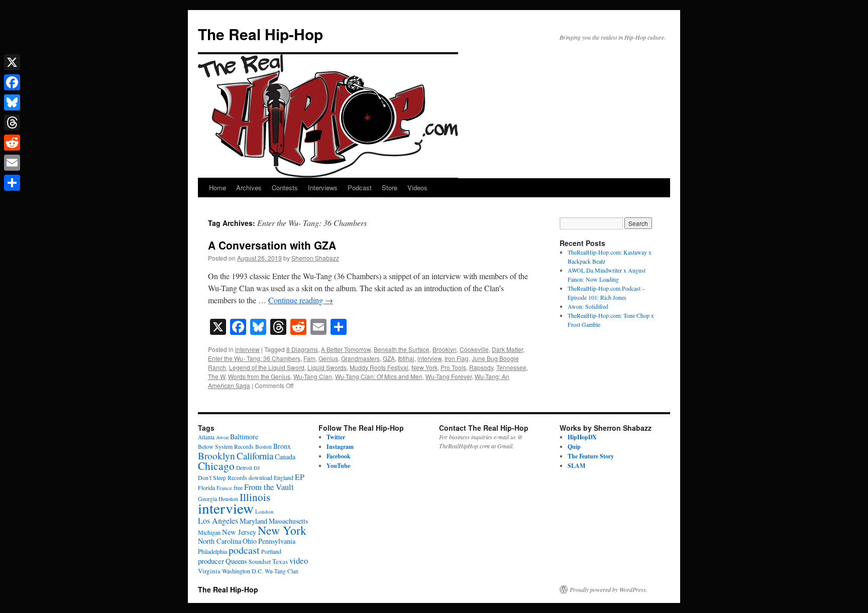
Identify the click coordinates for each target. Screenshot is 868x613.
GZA (389, 358)
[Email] (12, 163)
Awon (222, 437)
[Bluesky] (12, 102)
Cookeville (474, 349)
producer (211, 561)
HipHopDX (582, 437)
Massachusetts (288, 521)
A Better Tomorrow (346, 349)
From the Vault (269, 487)
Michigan (209, 532)
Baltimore (244, 436)
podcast (244, 550)
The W (216, 376)
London (264, 511)
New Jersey (239, 532)
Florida (206, 487)
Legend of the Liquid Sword (266, 367)
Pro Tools (453, 367)
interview (247, 349)
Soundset (260, 561)
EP (299, 476)
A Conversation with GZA (272, 245)
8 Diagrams (302, 349)
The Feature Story (591, 456)
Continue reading (300, 300)
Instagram (340, 446)
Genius (328, 358)
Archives (249, 187)
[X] (12, 62)
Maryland (253, 521)
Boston (263, 446)
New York (424, 367)
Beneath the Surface (401, 349)
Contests (285, 187)
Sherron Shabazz (315, 258)
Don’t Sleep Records (222, 477)
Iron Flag (457, 358)
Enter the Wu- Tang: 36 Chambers (254, 358)
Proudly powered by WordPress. (608, 589)
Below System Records (226, 446)
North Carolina (219, 541)
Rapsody (481, 367)
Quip (574, 446)
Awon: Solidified (588, 306)
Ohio (250, 541)
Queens (236, 561)
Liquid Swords (327, 367)
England (283, 477)
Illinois (255, 497)
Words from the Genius (259, 376)
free (238, 487)
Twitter (336, 437)
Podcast (360, 187)
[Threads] (12, 122)
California (255, 455)
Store (389, 187)
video (298, 560)
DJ (257, 467)
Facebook (339, 456)
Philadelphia (212, 551)
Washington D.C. (242, 571)
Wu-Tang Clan (312, 376)
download (260, 477)
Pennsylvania (276, 541)
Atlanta (206, 437)
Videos (417, 187)
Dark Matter (507, 349)
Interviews (323, 187)
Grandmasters (360, 358)
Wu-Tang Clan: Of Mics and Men (378, 376)
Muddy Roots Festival (379, 367)
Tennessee (511, 367)
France (224, 488)
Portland (271, 551)
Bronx (282, 446)
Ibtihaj (406, 358)
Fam (309, 358)
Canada (285, 456)
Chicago (216, 465)
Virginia (209, 570)
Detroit (244, 467)
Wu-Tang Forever (448, 376)
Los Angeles (218, 520)
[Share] (12, 183)
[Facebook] (12, 82)
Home (217, 187)
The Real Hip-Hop (260, 34)
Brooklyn (444, 349)
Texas (280, 561)
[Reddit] (12, 143)
